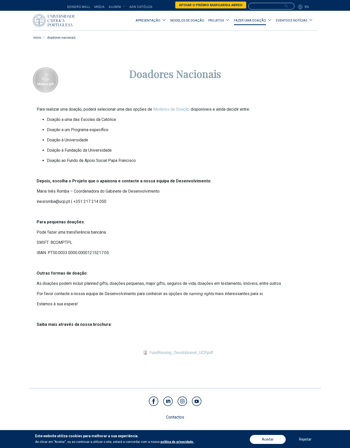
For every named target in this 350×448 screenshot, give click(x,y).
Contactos (175, 417)
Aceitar (268, 439)
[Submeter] (286, 6)
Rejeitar (305, 439)
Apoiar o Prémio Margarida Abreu (210, 5)
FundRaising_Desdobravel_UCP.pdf (181, 352)
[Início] (54, 20)
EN (307, 7)
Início (37, 37)
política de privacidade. (177, 442)
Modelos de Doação (171, 109)
